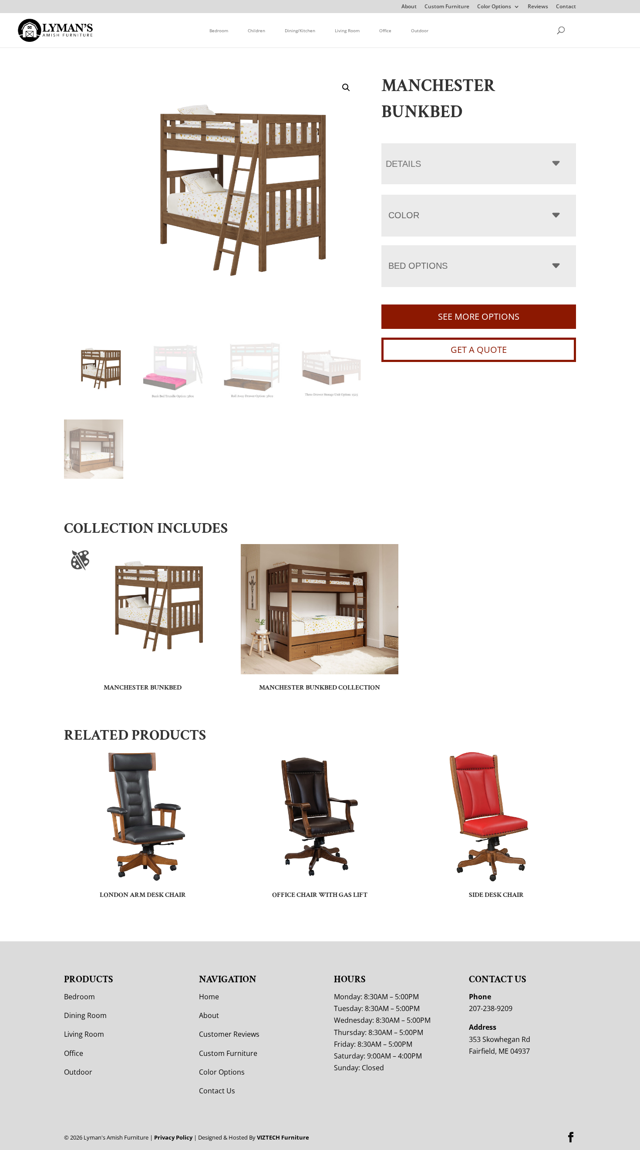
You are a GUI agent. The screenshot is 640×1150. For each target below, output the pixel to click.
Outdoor (419, 30)
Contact (566, 7)
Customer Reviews (229, 1034)
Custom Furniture (446, 7)
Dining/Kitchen (300, 30)
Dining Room (85, 1015)
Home (209, 996)
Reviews (538, 7)
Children (256, 30)
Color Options (494, 7)
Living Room (347, 30)
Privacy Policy (173, 1137)
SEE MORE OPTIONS (478, 316)
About (409, 7)
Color (403, 215)
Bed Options (418, 266)
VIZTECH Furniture (283, 1137)
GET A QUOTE (479, 349)
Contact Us (217, 1091)
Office (385, 30)
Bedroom (218, 30)
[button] (346, 87)
